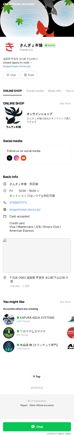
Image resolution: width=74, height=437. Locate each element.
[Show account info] (50, 45)
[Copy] (11, 281)
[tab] (12, 90)
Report (24, 405)
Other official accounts (42, 405)
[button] (28, 75)
